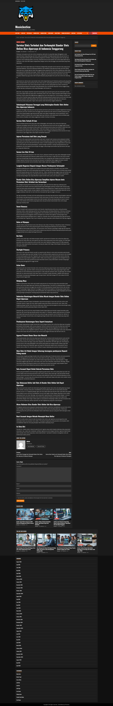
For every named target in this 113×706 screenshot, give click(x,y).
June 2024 (18, 637)
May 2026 (18, 570)
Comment (19, 466)
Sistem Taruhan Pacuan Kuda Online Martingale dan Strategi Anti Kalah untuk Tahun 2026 (86, 549)
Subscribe (94, 33)
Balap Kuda (57, 33)
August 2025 (18, 596)
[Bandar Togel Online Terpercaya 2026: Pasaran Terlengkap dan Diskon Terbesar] (25, 514)
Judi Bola (73, 33)
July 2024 (18, 634)
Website (18, 493)
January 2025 (19, 616)
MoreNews (60, 704)
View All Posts (40, 446)
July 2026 (18, 564)
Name (18, 483)
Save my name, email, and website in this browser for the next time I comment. (35, 498)
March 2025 (18, 611)
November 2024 (19, 622)
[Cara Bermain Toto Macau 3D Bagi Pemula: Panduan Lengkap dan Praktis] (66, 540)
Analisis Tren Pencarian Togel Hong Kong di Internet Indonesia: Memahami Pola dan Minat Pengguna (62, 523)
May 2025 (18, 605)
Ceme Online (50, 33)
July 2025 (18, 599)
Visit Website (31, 446)
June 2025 (18, 602)
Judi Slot (23, 33)
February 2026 (19, 579)
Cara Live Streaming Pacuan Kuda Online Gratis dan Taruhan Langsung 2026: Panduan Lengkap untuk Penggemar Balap (84, 76)
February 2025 (19, 613)
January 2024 (19, 651)
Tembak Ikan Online (66, 33)
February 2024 (19, 648)
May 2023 (18, 663)
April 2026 (18, 573)
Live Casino (79, 33)
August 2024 (18, 631)
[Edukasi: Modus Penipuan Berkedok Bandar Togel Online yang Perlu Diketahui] (44, 514)
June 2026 (18, 567)
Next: (58, 454)
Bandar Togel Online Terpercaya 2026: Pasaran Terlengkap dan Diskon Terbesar (25, 522)
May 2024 (18, 639)
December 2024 (19, 619)
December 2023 (19, 654)
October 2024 (19, 625)
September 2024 (19, 628)
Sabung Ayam (36, 33)
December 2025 (19, 585)
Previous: (29, 454)
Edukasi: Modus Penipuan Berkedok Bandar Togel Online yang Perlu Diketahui (42, 523)
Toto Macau (29, 33)
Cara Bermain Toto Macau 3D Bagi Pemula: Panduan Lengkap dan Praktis (66, 548)
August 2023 (18, 660)
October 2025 (19, 590)
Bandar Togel (43, 33)
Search (76, 42)
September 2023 (19, 657)
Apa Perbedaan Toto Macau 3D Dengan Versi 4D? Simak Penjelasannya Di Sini (25, 548)
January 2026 (19, 582)
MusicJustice (22, 27)
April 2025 (18, 608)
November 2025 (19, 588)
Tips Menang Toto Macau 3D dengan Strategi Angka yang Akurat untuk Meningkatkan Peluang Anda (46, 549)
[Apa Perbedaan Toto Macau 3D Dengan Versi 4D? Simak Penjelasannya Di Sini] (26, 540)
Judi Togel (17, 33)
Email (18, 488)
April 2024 (18, 642)
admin (19, 51)
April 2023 (18, 665)
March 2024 (18, 645)
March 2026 (18, 576)
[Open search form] (87, 33)
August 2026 (18, 562)
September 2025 (19, 593)
